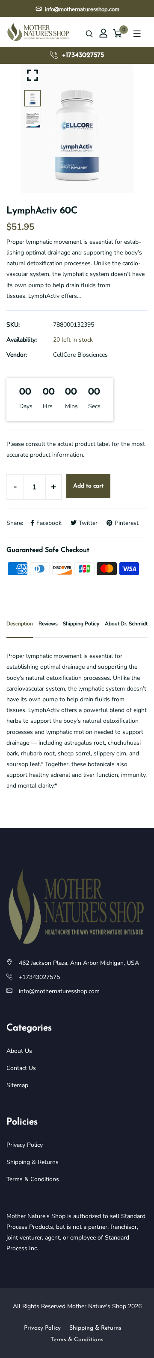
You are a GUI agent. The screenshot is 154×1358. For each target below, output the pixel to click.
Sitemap (17, 1085)
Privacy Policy (24, 1145)
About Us (19, 1051)
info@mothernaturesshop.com (81, 8)
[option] (77, 128)
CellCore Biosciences (80, 355)
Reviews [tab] (48, 623)
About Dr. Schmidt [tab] (126, 623)
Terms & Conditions (32, 1179)
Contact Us (21, 1068)
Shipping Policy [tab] (81, 623)
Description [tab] (19, 623)
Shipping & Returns (32, 1162)
